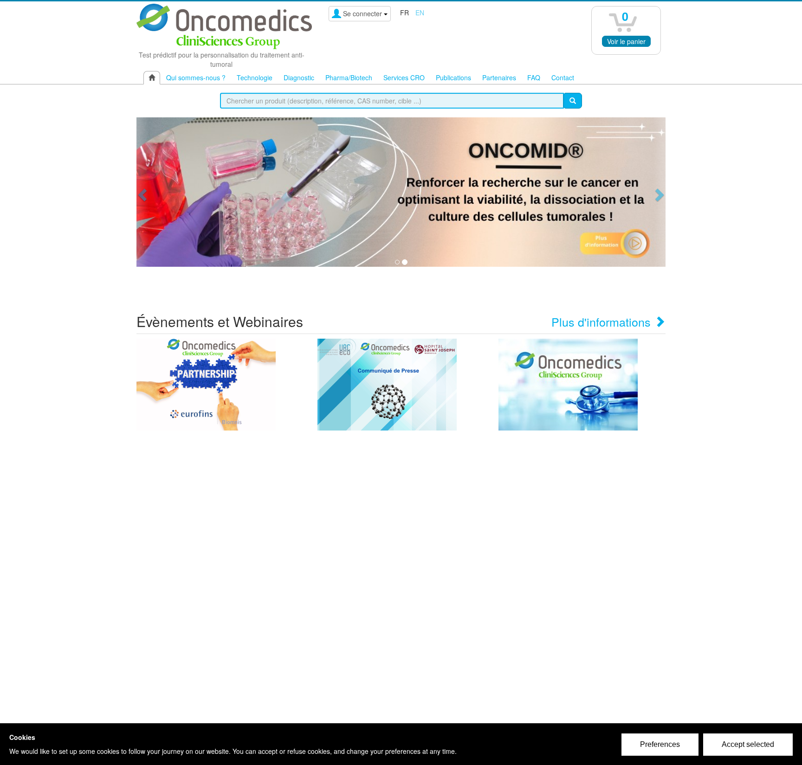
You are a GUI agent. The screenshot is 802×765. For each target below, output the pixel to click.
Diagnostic (299, 77)
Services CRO (404, 77)
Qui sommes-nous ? (196, 77)
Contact (562, 77)
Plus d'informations (602, 321)
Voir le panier (626, 41)
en (419, 12)
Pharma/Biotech (348, 77)
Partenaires (499, 77)
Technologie (254, 77)
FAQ (533, 77)
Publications (453, 77)
